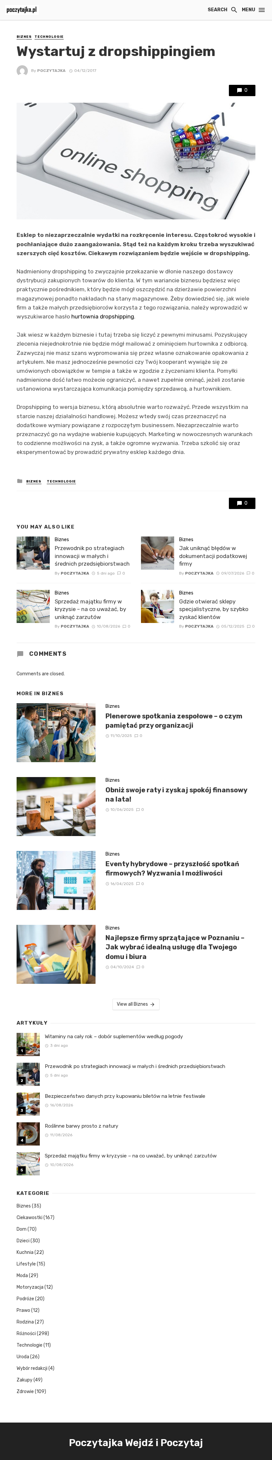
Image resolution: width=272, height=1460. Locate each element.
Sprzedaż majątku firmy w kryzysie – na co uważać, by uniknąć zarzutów (90, 609)
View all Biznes (132, 1004)
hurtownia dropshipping (102, 316)
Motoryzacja (30, 1287)
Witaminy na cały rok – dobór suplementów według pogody (114, 1036)
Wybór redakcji (32, 1368)
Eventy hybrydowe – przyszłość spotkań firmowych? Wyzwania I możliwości (172, 868)
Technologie (49, 37)
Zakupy (25, 1380)
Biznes (24, 37)
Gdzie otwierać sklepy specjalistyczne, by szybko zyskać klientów (213, 609)
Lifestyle (26, 1264)
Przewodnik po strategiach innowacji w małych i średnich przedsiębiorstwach (92, 556)
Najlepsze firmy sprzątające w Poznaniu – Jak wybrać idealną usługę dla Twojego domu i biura (174, 947)
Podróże (25, 1299)
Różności (26, 1333)
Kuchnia (25, 1252)
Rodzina (25, 1322)
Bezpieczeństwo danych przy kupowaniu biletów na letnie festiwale (125, 1096)
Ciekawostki (29, 1217)
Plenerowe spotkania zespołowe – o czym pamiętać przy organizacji (173, 720)
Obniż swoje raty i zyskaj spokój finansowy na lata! (176, 794)
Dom (22, 1229)
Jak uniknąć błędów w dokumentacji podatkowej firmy (213, 556)
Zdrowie (25, 1391)
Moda (22, 1275)
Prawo (23, 1310)
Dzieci (23, 1241)
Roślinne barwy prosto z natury (81, 1126)
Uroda (23, 1357)
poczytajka (51, 70)
